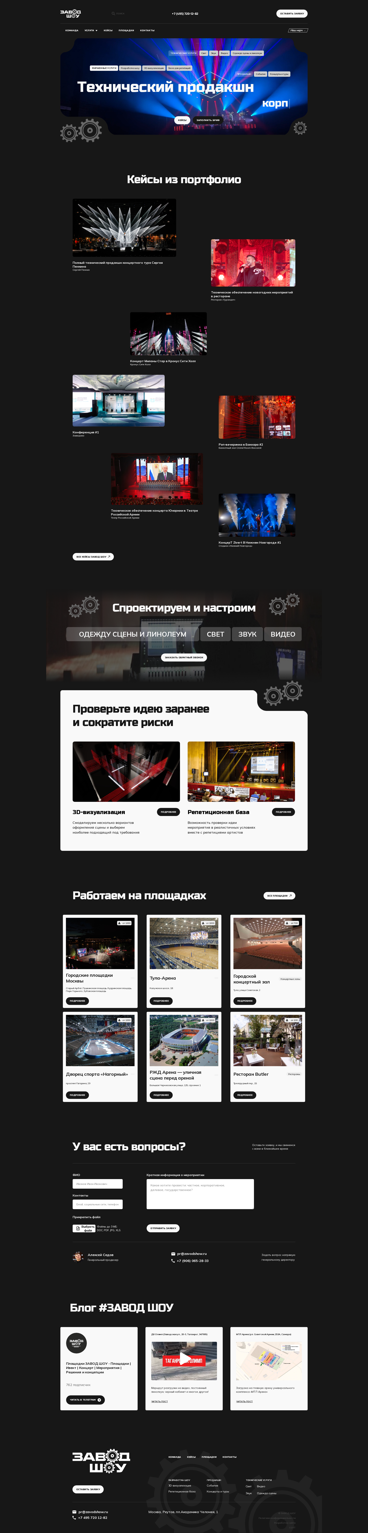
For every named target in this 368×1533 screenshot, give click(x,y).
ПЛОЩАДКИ (126, 30)
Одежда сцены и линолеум (247, 53)
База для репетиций (179, 68)
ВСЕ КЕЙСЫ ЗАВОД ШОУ (91, 556)
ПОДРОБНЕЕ (168, 812)
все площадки (277, 895)
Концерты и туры (279, 74)
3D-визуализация (154, 68)
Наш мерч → (298, 30)
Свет (203, 53)
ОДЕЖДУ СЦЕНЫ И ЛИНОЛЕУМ (132, 634)
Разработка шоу (130, 68)
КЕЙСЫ (108, 30)
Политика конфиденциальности (277, 1518)
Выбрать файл (88, 1228)
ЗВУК (247, 634)
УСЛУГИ (89, 30)
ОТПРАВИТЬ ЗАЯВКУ (163, 1228)
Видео (224, 53)
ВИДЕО (283, 634)
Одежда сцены (266, 1493)
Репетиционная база (182, 1491)
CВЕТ (215, 634)
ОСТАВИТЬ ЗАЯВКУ (292, 13)
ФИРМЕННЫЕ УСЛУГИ (104, 68)
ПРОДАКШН (244, 74)
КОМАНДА (71, 30)
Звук (213, 53)
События (260, 74)
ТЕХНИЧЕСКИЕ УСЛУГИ (183, 53)
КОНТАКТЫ (147, 30)
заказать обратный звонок (184, 657)
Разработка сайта (285, 1522)
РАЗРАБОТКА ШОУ (179, 1480)
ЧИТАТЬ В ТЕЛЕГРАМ (83, 1399)
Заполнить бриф (208, 120)
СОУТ (292, 1527)
